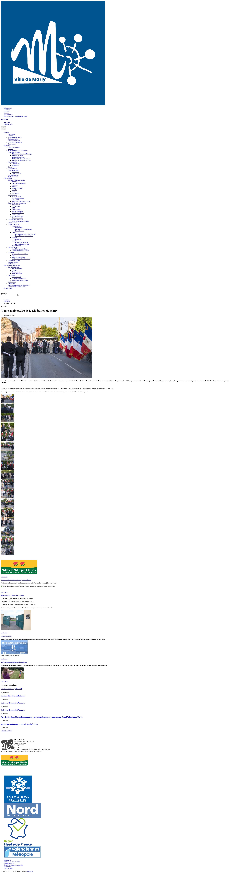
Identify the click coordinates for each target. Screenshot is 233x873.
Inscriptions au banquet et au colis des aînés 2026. (19, 724)
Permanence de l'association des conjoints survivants (16, 580)
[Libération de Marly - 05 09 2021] (7, 402)
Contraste (7, 122)
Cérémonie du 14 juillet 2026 (11, 689)
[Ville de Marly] (53, 105)
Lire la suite (4, 577)
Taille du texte (8, 124)
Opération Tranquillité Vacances (13, 703)
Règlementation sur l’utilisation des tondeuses (14, 662)
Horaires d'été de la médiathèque (13, 696)
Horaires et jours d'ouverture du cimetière (12, 595)
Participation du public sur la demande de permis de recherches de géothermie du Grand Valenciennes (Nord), (42, 717)
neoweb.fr (30, 871)
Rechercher (4, 293)
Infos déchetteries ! (6, 636)
